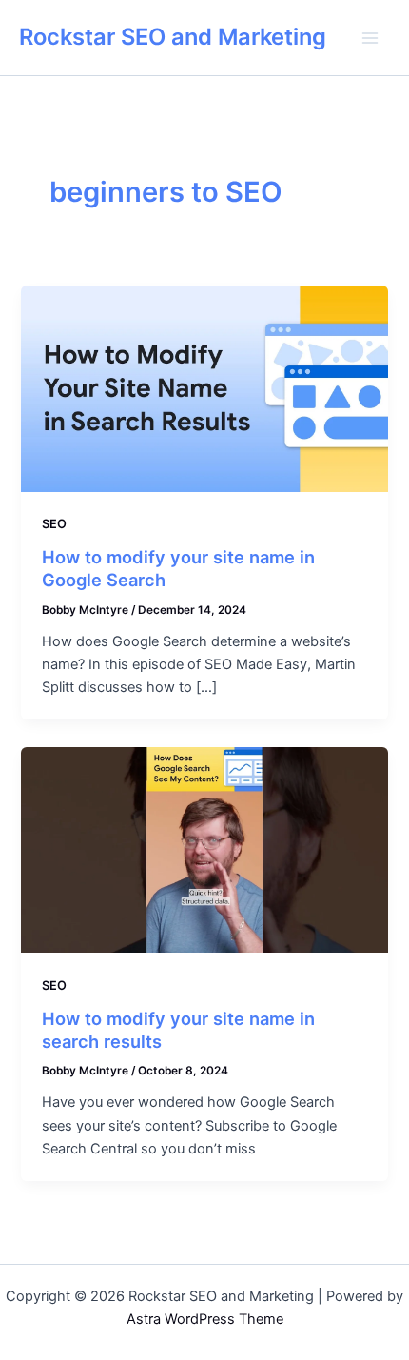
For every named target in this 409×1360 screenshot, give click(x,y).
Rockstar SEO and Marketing (172, 36)
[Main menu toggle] (370, 38)
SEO (54, 524)
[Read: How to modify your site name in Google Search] (204, 387)
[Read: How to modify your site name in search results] (204, 848)
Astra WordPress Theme (205, 1319)
